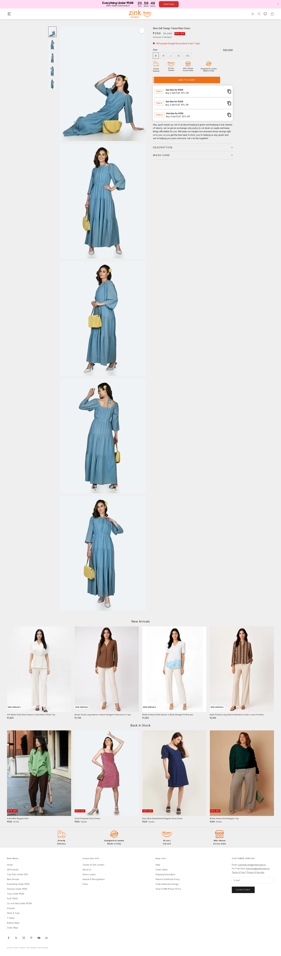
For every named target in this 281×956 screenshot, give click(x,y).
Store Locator (89, 874)
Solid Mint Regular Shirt (18, 818)
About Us (87, 869)
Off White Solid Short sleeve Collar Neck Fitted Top (31, 715)
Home (10, 864)
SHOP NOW (169, 4)
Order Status (162, 869)
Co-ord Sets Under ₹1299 (19, 903)
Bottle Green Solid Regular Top (224, 818)
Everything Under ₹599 (18, 884)
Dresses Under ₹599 (17, 889)
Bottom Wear (13, 923)
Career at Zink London (93, 864)
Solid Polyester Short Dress (87, 818)
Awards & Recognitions (94, 879)
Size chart (228, 49)
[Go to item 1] (52, 31)
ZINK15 (159, 103)
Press (85, 884)
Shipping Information (165, 874)
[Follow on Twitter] (16, 937)
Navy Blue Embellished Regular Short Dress (162, 818)
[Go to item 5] (52, 84)
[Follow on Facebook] (8, 937)
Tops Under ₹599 (15, 893)
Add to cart (187, 80)
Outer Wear (12, 927)
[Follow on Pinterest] (31, 937)
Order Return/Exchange (167, 884)
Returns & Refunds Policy (168, 879)
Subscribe (243, 890)
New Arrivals (13, 879)
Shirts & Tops (13, 913)
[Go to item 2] (52, 45)
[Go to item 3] (52, 58)
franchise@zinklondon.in (258, 868)
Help (158, 864)
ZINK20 (159, 115)
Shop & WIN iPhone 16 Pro (168, 889)
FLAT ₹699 (12, 898)
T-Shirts (10, 918)
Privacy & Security (255, 872)
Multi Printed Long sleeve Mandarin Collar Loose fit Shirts (237, 715)
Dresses (11, 908)
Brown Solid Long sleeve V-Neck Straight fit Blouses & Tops (103, 715)
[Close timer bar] (278, 4)
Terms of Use (238, 872)
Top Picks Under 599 (17, 874)
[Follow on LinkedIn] (46, 937)
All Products (12, 869)
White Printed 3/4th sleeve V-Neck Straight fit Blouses (167, 715)
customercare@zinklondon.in (252, 864)
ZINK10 (159, 91)
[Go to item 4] (52, 71)
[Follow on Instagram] (23, 937)
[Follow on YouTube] (38, 937)
